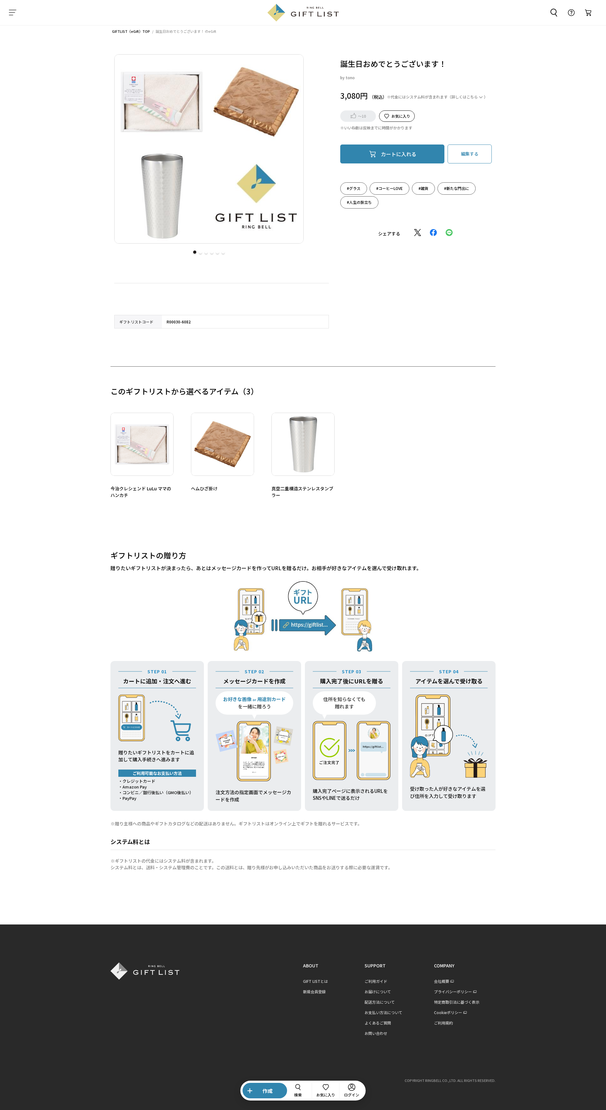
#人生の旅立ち (359, 201)
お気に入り (400, 115)
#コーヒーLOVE (389, 188)
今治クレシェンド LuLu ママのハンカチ (140, 491)
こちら (472, 96)
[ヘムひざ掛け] (222, 444)
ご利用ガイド (376, 981)
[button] (194, 252)
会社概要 (441, 981)
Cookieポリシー (448, 1012)
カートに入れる (398, 153)
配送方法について (380, 1002)
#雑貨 (423, 188)
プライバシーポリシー (453, 991)
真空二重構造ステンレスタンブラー (302, 491)
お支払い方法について (383, 1012)
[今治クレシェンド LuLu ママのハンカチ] (142, 444)
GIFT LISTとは (315, 981)
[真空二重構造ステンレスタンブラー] (303, 444)
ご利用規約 (443, 1022)
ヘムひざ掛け (204, 488)
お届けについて (378, 991)
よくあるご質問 (378, 1022)
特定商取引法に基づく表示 (456, 1002)
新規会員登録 (314, 991)
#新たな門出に (456, 188)
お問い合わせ (376, 1033)
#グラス (353, 188)
